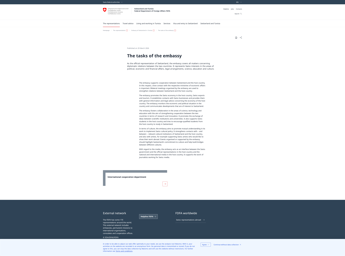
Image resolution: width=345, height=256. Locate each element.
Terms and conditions (124, 251)
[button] (111, 23)
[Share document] (240, 37)
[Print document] (236, 37)
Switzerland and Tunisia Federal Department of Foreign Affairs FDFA (152, 10)
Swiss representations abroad (188, 220)
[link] (136, 179)
